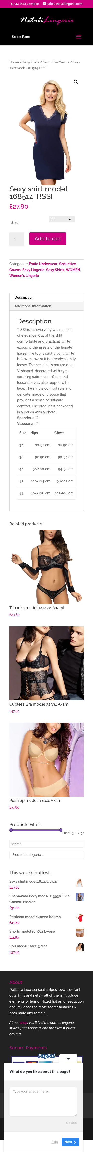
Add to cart (48, 239)
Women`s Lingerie (24, 276)
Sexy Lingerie (33, 270)
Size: (15, 223)
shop (23, 1023)
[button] (75, 82)
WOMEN (73, 270)
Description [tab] (24, 297)
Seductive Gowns (56, 62)
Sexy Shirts (30, 62)
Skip (54, 1142)
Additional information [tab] (33, 306)
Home (14, 62)
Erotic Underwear (43, 264)
